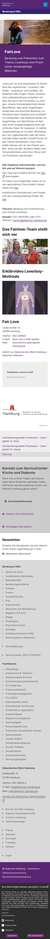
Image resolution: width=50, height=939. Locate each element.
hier (16, 187)
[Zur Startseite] (7, 4)
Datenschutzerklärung (8, 915)
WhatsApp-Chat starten (19, 526)
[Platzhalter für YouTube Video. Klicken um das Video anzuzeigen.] (25, 251)
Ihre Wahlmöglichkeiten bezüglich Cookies (25, 886)
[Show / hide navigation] (45, 4)
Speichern (12, 935)
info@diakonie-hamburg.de (25, 787)
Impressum (5, 912)
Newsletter (11, 540)
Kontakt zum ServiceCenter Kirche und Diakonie (25, 470)
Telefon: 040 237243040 (19, 514)
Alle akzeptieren (35, 935)
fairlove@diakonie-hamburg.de (30, 220)
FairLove (12, 51)
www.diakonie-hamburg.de (23, 791)
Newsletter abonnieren (18, 553)
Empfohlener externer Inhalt (20, 372)
